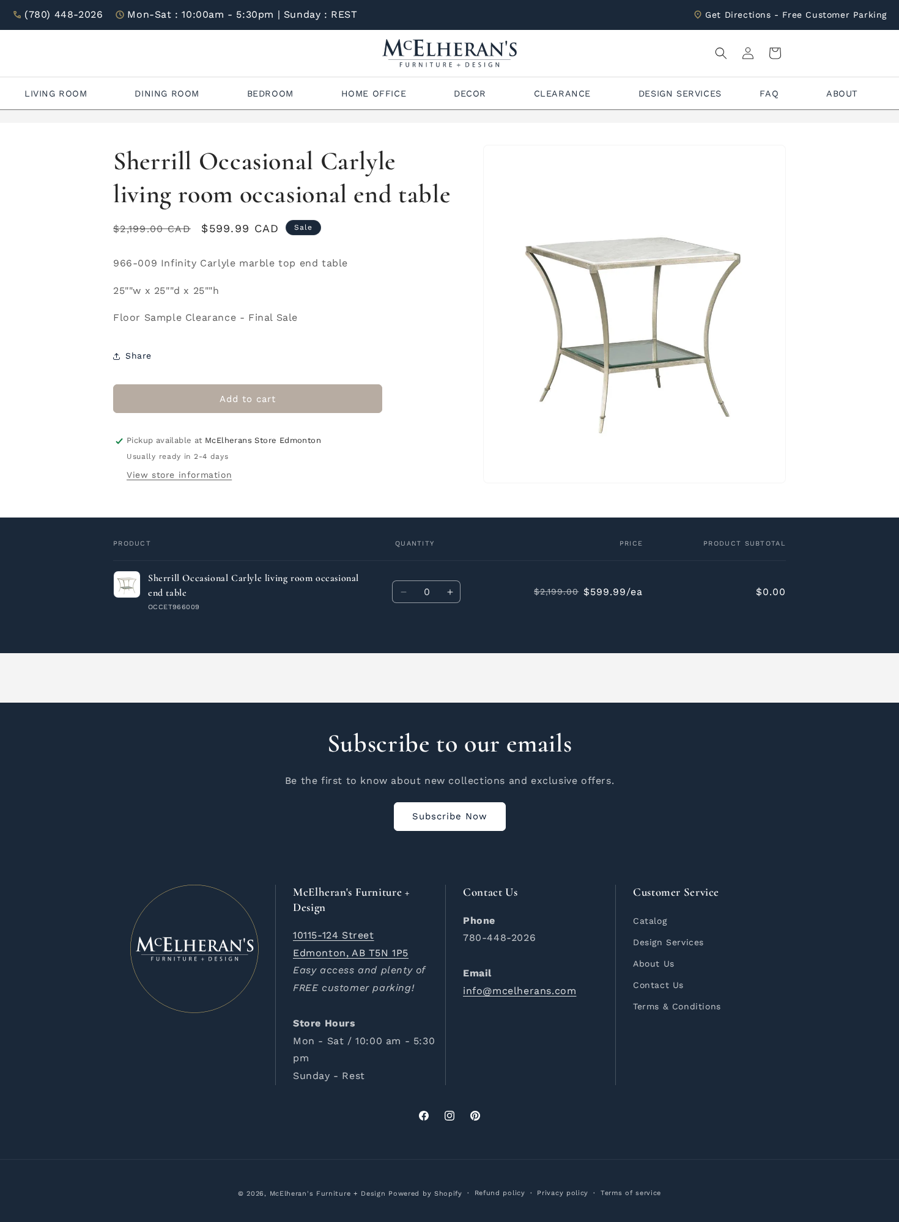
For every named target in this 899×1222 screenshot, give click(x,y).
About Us (654, 963)
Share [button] (138, 355)
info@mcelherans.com (519, 990)
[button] (721, 53)
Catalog (650, 920)
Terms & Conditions (677, 1006)
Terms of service (631, 1193)
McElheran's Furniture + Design (328, 1194)
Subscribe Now (449, 816)
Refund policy (500, 1193)
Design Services (668, 941)
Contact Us (658, 984)
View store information (179, 475)
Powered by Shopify (425, 1194)
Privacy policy (562, 1193)
